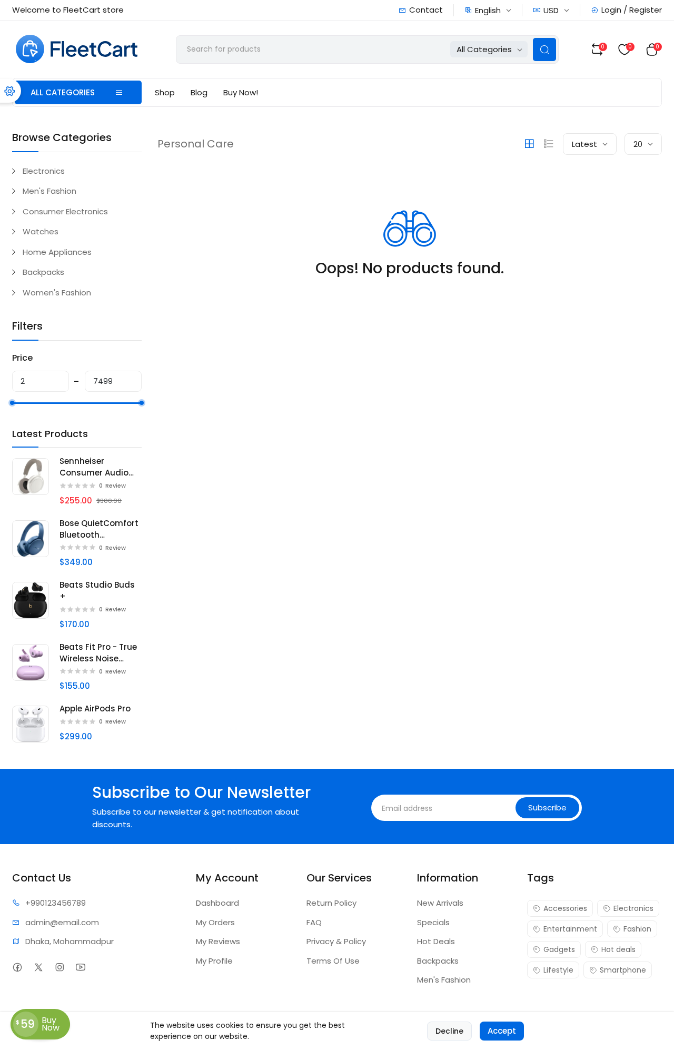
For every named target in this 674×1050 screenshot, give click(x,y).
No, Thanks (416, 562)
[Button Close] (512, 415)
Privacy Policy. (351, 597)
